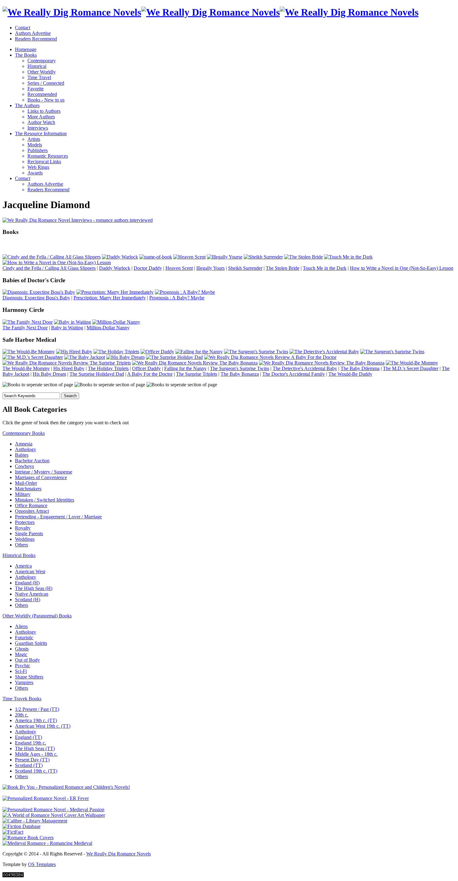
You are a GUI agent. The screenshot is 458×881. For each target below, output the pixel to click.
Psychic (22, 665)
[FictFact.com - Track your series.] (12, 832)
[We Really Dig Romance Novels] (210, 12)
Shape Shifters (29, 676)
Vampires (24, 682)
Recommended (42, 94)
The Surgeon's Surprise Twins (239, 368)
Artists (33, 139)
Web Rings (38, 167)
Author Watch (41, 122)
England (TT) (28, 737)
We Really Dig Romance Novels (118, 853)
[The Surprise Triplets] (66, 362)
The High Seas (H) (33, 588)
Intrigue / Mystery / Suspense (43, 471)
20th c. (21, 714)
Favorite (35, 88)
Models (34, 144)
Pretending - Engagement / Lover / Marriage (58, 516)
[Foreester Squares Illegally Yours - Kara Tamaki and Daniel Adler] (224, 257)
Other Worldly (41, 71)
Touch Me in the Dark (324, 268)
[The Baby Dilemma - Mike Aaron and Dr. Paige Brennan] (392, 351)
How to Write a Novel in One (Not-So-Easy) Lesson (401, 268)
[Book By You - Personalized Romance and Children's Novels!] (66, 787)
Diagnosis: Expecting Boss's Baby (36, 297)
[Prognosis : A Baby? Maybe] (185, 292)
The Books (26, 55)
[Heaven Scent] (189, 257)
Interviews (37, 128)
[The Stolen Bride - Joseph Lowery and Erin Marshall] (303, 257)
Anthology (25, 449)
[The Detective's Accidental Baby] (324, 351)
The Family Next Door (25, 327)
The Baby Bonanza (240, 374)
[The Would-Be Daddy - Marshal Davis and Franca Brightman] (412, 362)
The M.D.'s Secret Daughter (410, 368)
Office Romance (31, 505)
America (23, 566)
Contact (22, 27)
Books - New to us (45, 99)
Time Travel (39, 77)
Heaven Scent (179, 268)
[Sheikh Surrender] (263, 257)
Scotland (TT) (29, 765)
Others (21, 544)
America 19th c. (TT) (36, 720)
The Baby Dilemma (360, 368)
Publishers (37, 150)
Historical (36, 66)
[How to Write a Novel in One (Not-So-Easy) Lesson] (56, 262)
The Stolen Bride (282, 268)
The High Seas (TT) (35, 748)
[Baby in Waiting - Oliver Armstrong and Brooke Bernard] (72, 322)
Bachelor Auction (32, 460)
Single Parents (29, 533)
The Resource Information (41, 133)
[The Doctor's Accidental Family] (321, 362)
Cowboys (24, 466)
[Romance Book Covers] (28, 837)
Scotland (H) (27, 599)
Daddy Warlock (114, 268)
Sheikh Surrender (245, 268)
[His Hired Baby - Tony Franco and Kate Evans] (74, 351)
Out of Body (27, 660)
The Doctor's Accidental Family (293, 374)
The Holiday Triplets (108, 368)
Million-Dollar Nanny (108, 327)
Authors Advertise (33, 33)
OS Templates (42, 864)
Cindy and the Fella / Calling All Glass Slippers (49, 268)
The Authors (27, 105)
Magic (21, 654)
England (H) (27, 582)
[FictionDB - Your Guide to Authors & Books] (21, 826)
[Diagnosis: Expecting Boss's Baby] (38, 292)
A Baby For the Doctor (150, 374)
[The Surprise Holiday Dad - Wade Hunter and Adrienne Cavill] (174, 357)
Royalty (23, 528)
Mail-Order (26, 483)
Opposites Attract (32, 511)
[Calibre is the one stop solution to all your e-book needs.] (34, 820)
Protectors (25, 522)
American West (30, 571)
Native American (31, 594)
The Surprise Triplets (196, 374)
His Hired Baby (68, 368)
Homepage (25, 49)
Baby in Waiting (67, 327)
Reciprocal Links (44, 161)
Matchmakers (28, 488)
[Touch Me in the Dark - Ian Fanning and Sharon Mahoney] (348, 257)
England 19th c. (30, 742)
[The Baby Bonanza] (195, 362)
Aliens (21, 626)
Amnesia (23, 443)
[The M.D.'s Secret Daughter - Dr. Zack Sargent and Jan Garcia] (32, 357)
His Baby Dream (49, 374)
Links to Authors (43, 111)
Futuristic (24, 637)
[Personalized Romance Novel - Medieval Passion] (53, 809)
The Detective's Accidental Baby (305, 368)
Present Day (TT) (32, 759)
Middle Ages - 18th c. (36, 754)
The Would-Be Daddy (350, 374)
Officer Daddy (146, 368)
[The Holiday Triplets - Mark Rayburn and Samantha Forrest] (116, 351)
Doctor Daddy (148, 268)
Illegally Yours (210, 268)
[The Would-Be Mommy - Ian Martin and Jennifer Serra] (28, 351)
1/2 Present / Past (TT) (37, 709)
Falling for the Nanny (185, 368)
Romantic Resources (47, 156)
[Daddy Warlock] (120, 257)
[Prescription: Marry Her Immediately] (115, 292)
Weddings (25, 539)
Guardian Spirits (31, 643)
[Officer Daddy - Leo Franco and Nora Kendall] (157, 351)
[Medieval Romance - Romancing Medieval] (47, 843)
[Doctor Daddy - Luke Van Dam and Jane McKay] (155, 257)
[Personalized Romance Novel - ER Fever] (45, 798)
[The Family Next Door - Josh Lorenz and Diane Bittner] (27, 322)
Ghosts (22, 648)
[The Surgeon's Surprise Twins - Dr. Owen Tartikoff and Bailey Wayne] (256, 351)
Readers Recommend (36, 38)
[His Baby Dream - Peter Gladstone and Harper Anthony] (125, 357)
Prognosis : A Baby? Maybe (176, 297)
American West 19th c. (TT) (42, 726)
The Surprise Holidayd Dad (96, 374)
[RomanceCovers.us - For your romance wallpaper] (53, 815)
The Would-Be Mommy (26, 368)
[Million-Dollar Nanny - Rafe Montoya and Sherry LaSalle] (116, 322)
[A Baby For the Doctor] (270, 357)
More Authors (41, 116)
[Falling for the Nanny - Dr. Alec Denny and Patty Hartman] (199, 351)
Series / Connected (45, 83)
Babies (21, 455)
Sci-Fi (21, 671)
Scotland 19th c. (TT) (36, 771)
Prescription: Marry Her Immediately (110, 297)
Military (23, 494)
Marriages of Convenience (41, 477)
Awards (35, 172)
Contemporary (41, 60)
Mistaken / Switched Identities (44, 499)
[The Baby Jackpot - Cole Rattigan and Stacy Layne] (84, 357)
